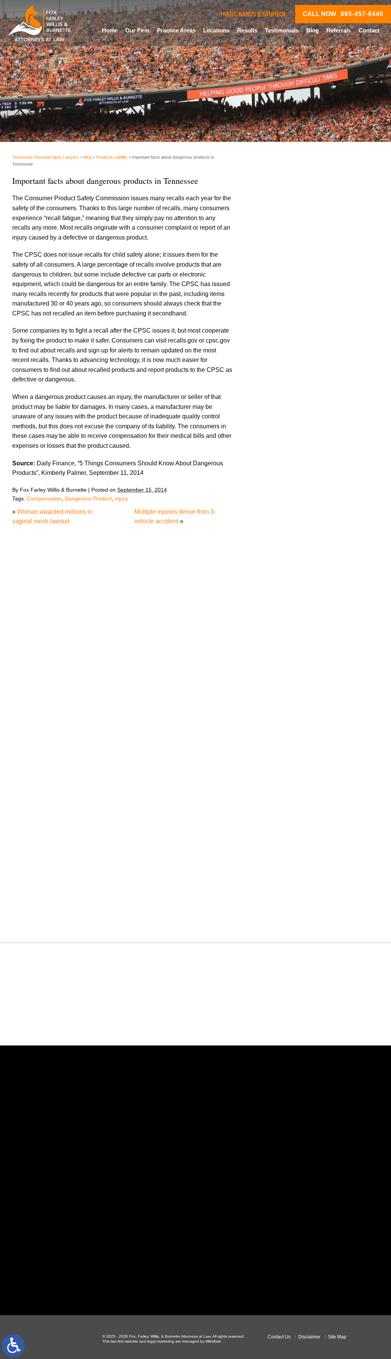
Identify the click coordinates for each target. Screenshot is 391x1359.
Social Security (284, 839)
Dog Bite (276, 576)
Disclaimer (309, 1337)
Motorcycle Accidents (293, 703)
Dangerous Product (88, 498)
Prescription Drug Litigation (301, 800)
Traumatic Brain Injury (293, 878)
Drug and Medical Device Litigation (311, 585)
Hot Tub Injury (283, 663)
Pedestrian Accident (291, 751)
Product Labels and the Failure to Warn (317, 225)
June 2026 (278, 374)
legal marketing (160, 1341)
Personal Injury (284, 761)
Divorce (274, 566)
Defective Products (289, 546)
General (275, 644)
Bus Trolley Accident (292, 488)
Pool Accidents (284, 771)
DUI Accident (282, 595)
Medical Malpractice (291, 683)
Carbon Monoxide (288, 517)
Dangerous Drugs (288, 537)
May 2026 (277, 383)
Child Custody (283, 624)
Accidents (277, 448)
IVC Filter (277, 673)
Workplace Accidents (292, 907)
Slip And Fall (281, 829)
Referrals (338, 30)
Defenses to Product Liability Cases (312, 211)
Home (110, 30)
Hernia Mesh (281, 654)
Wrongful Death (285, 917)
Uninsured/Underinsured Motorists (310, 898)
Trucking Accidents (289, 888)
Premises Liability (288, 790)
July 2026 (277, 364)
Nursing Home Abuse (293, 732)
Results (247, 30)
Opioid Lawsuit (284, 741)
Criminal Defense (288, 527)
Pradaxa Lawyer (286, 781)
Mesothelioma (283, 693)
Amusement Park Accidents (301, 458)
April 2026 (278, 393)
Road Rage (280, 820)
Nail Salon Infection (290, 712)
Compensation (44, 498)
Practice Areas (176, 30)
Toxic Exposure (285, 868)
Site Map (337, 1337)
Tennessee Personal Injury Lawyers (45, 157)
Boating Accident (287, 478)
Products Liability (112, 157)
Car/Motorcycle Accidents (298, 507)
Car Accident (281, 497)
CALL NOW (343, 14)
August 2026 (281, 354)
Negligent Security (289, 722)
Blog (312, 30)
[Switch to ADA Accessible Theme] (13, 1345)
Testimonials (282, 30)
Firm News (279, 634)
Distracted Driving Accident (301, 556)
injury (121, 498)
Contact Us (279, 1337)
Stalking (275, 849)
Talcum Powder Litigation (298, 859)
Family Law (280, 614)
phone (58, 1215)
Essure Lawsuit (285, 605)
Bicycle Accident (286, 468)
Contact (369, 30)
